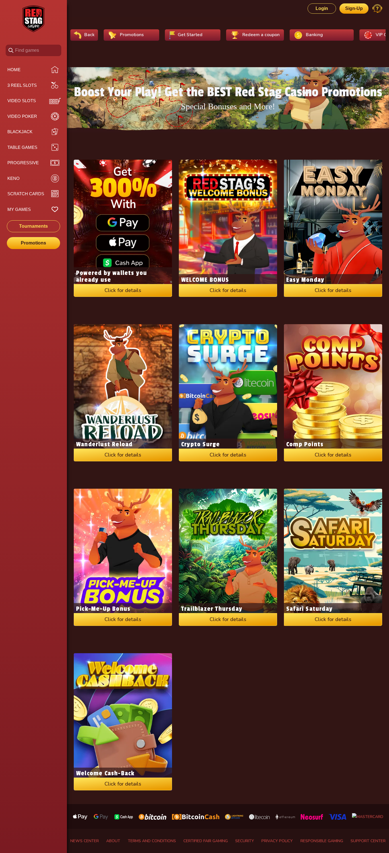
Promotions (33, 243)
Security (244, 841)
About (113, 841)
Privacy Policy (277, 841)
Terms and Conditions (152, 841)
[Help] (377, 8)
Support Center (368, 841)
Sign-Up (354, 8)
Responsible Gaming (321, 841)
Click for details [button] (123, 290)
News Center (84, 841)
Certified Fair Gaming (205, 841)
